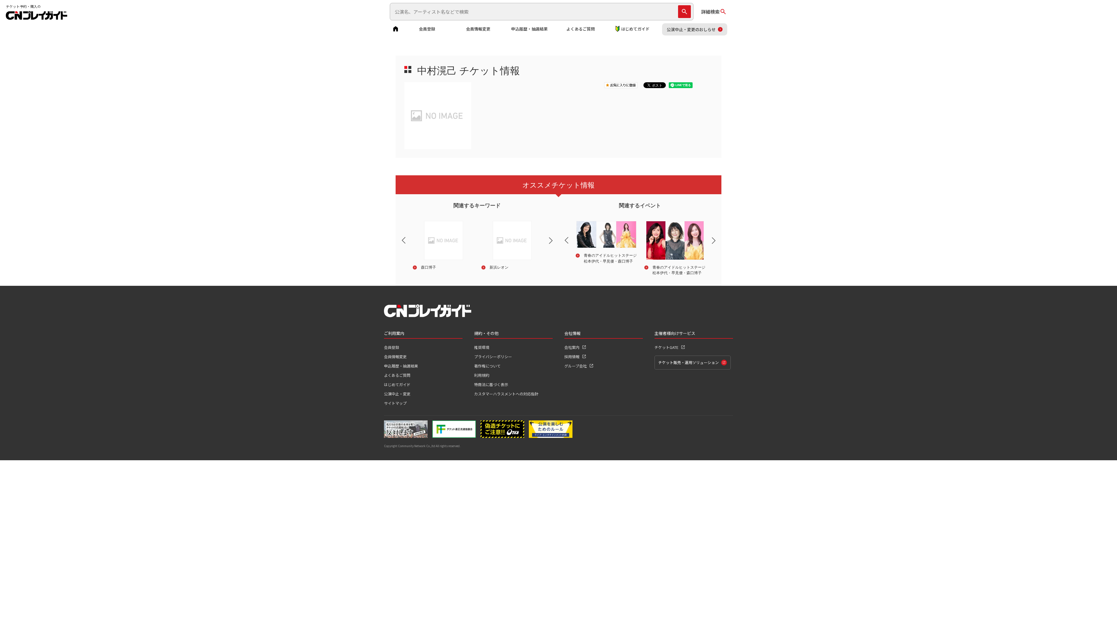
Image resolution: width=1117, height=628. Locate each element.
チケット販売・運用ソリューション (688, 362)
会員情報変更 (478, 29)
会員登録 (427, 29)
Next (556, 244)
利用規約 (481, 375)
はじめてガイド (635, 29)
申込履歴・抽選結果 (529, 29)
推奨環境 (481, 347)
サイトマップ (395, 403)
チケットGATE (666, 347)
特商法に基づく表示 (491, 384)
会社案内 (571, 347)
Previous (399, 237)
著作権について (487, 366)
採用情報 (571, 356)
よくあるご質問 (580, 29)
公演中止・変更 (397, 394)
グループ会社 (575, 366)
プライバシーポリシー (493, 356)
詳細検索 (710, 11)
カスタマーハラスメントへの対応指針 (506, 394)
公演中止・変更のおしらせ (691, 29)
